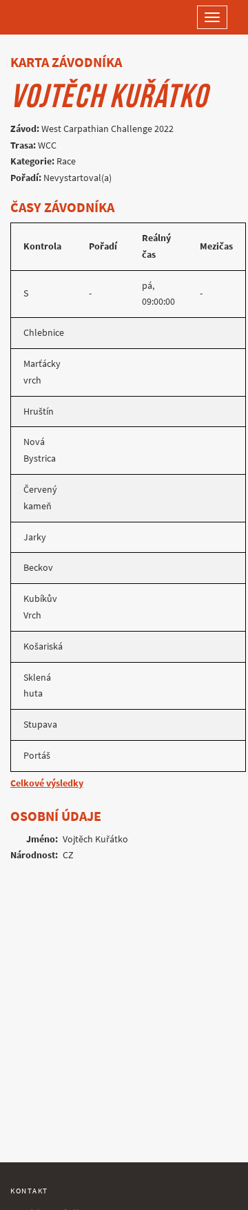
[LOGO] (55, 17)
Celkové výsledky (46, 783)
